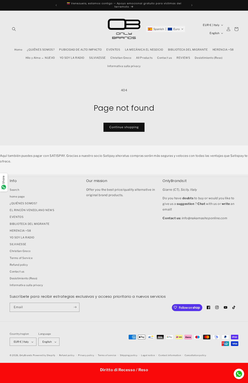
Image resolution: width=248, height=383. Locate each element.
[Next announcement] (192, 5)
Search (14, 189)
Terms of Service (21, 257)
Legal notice (148, 355)
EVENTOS (16, 216)
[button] (14, 29)
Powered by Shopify (44, 355)
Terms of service (107, 355)
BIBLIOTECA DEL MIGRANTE (30, 223)
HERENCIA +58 (20, 230)
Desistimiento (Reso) (23, 278)
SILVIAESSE (18, 244)
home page (17, 196)
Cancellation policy (195, 355)
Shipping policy (129, 355)
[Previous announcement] (56, 5)
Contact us (17, 271)
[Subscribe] (75, 307)
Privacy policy (86, 355)
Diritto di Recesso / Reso (124, 369)
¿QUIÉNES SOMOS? (23, 203)
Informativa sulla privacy (26, 285)
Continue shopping (124, 127)
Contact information (169, 355)
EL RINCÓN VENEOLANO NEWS (32, 209)
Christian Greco (20, 251)
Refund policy (19, 264)
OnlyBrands (25, 355)
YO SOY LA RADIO (22, 237)
